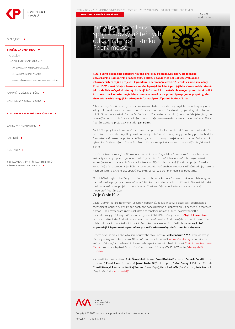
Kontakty (80, 318)
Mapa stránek (97, 318)
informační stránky (179, 239)
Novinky (89, 10)
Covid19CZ (100, 86)
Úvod (79, 10)
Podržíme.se (165, 73)
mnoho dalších (122, 271)
